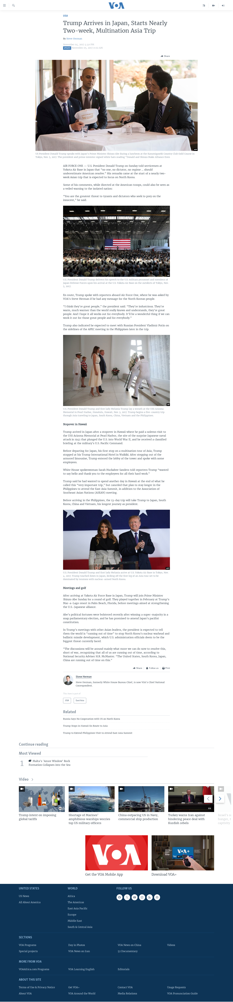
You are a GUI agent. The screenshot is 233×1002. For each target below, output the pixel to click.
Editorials (123, 969)
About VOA (25, 993)
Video (24, 779)
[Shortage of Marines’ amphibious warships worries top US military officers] (92, 799)
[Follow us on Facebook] (119, 897)
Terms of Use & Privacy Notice (37, 987)
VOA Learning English (81, 969)
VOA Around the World (81, 993)
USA (65, 16)
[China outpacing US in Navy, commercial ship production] (141, 799)
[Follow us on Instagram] (142, 897)
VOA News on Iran (79, 951)
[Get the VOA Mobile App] (116, 852)
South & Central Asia (80, 927)
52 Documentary (128, 951)
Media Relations (127, 993)
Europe (72, 914)
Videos (171, 945)
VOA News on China (129, 945)
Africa (71, 895)
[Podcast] (157, 897)
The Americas (76, 902)
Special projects (28, 951)
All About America (30, 902)
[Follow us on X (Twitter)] (127, 897)
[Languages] (204, 5)
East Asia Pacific (77, 908)
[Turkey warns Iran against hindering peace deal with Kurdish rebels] (191, 799)
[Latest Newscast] (223, 5)
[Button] (165, 56)
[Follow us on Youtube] (135, 897)
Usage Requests (176, 987)
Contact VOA (125, 987)
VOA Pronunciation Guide (182, 993)
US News (24, 895)
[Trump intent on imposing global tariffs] (42, 799)
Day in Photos (76, 945)
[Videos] (213, 5)
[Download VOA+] (183, 852)
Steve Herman (74, 38)
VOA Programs (27, 945)
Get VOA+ (74, 987)
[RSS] (150, 897)
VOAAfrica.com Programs (34, 969)
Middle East (75, 920)
